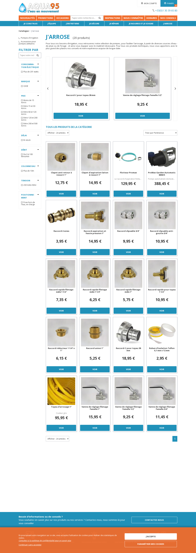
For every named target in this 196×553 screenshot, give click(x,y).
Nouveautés (27, 18)
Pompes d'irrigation (29, 38)
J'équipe (52, 23)
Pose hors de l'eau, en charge (28, 203)
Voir (80, 115)
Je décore (94, 23)
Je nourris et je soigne (141, 23)
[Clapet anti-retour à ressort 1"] (61, 157)
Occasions (62, 18)
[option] (81, 88)
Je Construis (31, 23)
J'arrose (167, 23)
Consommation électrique (30, 66)
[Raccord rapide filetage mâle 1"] (128, 274)
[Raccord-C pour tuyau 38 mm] (81, 76)
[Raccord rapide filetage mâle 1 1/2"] (61, 274)
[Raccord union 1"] (95, 332)
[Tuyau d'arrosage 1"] (61, 391)
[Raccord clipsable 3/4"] (128, 215)
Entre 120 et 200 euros (29, 119)
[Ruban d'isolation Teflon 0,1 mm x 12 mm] (162, 332)
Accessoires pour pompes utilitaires (27, 43)
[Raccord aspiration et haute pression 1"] (95, 215)
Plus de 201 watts (30, 72)
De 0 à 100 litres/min (27, 155)
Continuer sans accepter (30, 544)
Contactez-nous (154, 520)
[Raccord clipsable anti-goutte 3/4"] (162, 215)
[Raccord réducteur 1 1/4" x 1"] (61, 332)
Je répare (114, 23)
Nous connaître (133, 18)
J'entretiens (72, 23)
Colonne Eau (28, 166)
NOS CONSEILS (168, 18)
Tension (25, 180)
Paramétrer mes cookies (150, 544)
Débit (24, 149)
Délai (24, 135)
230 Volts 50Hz (29, 185)
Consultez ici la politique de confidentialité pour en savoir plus (45, 540)
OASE (25, 86)
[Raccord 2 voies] (61, 215)
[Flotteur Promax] (128, 157)
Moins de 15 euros (27, 101)
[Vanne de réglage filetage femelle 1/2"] (142, 76)
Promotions (45, 18)
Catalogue (24, 31)
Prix (23, 95)
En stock (26, 140)
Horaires (151, 18)
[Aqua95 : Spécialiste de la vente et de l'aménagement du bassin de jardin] (39, 8)
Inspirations (112, 18)
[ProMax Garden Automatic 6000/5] (162, 157)
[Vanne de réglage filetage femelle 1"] (95, 391)
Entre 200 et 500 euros (29, 125)
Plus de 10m (28, 171)
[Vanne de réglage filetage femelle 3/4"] (162, 391)
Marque (25, 81)
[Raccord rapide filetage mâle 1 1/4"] (95, 274)
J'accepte (151, 536)
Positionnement (27, 196)
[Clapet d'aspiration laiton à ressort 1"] (95, 157)
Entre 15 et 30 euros (28, 107)
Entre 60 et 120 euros (28, 113)
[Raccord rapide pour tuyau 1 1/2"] (162, 274)
